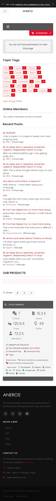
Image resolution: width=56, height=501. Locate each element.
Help (6, 68)
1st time (7, 95)
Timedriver (11, 204)
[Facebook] (5, 413)
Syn (30, 90)
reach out (28, 462)
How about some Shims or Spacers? (21, 181)
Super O (7, 90)
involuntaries (23, 81)
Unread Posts (33, 351)
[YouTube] (27, 413)
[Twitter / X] (12, 413)
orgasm (18, 68)
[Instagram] (19, 413)
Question (32, 68)
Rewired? (24, 344)
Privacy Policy (8, 496)
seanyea (10, 264)
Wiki (7, 433)
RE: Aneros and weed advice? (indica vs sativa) (27, 238)
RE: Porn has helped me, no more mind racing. (27, 209)
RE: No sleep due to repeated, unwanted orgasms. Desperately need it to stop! (24, 148)
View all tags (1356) (12, 101)
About (8, 444)
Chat (8, 438)
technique (7, 81)
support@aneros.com (16, 477)
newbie (19, 77)
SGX (5, 195)
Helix (6, 72)
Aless (38, 81)
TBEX (8, 142)
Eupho (6, 86)
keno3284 (35, 348)
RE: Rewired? (9, 132)
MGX (19, 86)
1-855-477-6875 (13, 468)
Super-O (33, 72)
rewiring (43, 90)
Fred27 (9, 218)
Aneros (6, 77)
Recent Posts (15, 351)
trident (31, 86)
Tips (19, 90)
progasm (34, 77)
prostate (19, 72)
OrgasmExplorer (14, 233)
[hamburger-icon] (4, 11)
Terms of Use (22, 496)
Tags (11, 354)
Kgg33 (9, 247)
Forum (8, 427)
